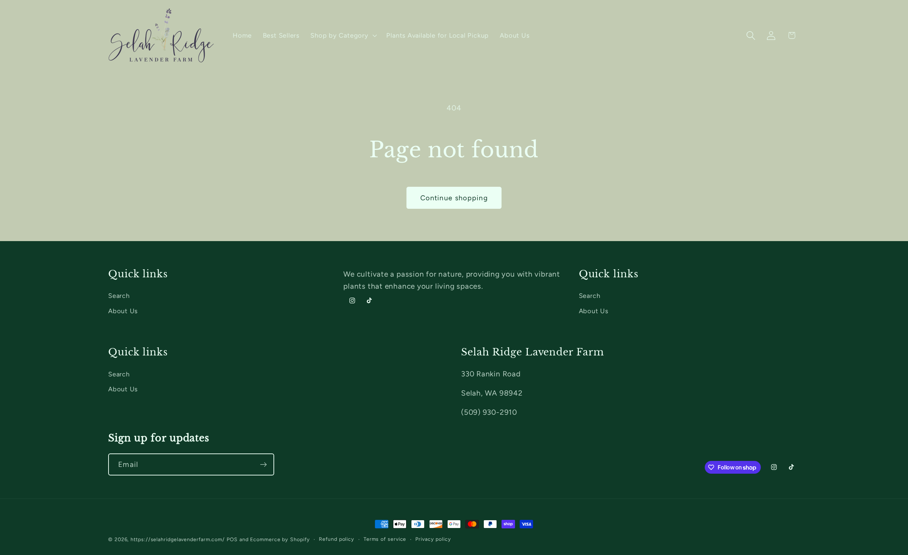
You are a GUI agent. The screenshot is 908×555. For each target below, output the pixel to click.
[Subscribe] (263, 464)
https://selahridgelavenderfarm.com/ (178, 539)
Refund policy (336, 539)
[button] (343, 35)
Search (119, 296)
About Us (123, 311)
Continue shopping (454, 198)
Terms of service (385, 539)
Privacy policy (433, 539)
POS (232, 539)
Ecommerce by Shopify (280, 539)
